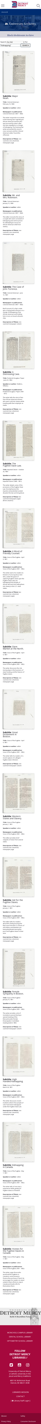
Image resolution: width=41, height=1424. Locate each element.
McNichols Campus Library (20, 1333)
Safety (23, 1416)
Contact (20, 1396)
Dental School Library (20, 1337)
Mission (4, 1416)
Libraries (3, 12)
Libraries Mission (20, 1392)
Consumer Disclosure (28, 1421)
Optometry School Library (20, 1341)
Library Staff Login (21, 1401)
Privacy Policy (6, 1421)
